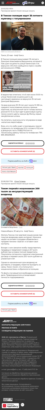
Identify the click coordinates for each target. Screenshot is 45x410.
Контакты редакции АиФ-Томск (16, 325)
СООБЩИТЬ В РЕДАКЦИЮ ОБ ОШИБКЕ (17, 331)
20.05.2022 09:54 (7, 9)
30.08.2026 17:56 (7, 181)
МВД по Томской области (11, 51)
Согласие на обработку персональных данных (19, 373)
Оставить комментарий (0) (22, 151)
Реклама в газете (9, 328)
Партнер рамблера (20, 399)
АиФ (20, 227)
